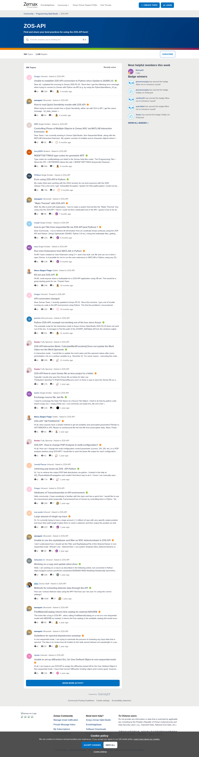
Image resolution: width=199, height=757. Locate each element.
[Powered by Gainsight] (99, 695)
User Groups (105, 5)
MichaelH (140, 70)
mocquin (38, 100)
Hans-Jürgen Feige (43, 270)
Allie (36, 584)
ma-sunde (38, 512)
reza (36, 246)
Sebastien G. (39, 560)
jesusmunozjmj (142, 81)
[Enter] (26, 39)
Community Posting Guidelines (81, 700)
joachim (37, 318)
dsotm (36, 393)
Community (28, 14)
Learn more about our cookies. (147, 739)
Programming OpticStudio (47, 14)
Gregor (37, 76)
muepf (37, 223)
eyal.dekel (140, 106)
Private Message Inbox (64, 724)
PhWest (37, 175)
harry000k (38, 151)
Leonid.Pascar (40, 464)
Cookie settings (103, 700)
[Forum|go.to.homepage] (30, 5)
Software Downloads (96, 729)
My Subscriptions (61, 729)
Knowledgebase (47, 5)
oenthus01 (140, 98)
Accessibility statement (121, 700)
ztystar (37, 655)
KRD (36, 124)
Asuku (37, 342)
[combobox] (56, 39)
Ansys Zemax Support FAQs (85, 5)
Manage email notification (65, 720)
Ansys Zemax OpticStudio (98, 720)
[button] (99, 751)
